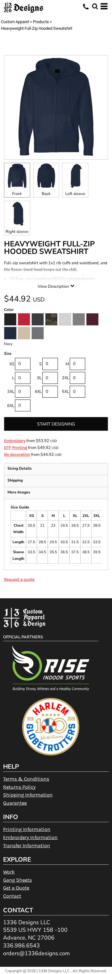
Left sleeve (75, 194)
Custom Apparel (15, 21)
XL (39, 378)
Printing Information (26, 829)
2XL (65, 378)
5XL (65, 391)
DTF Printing (15, 447)
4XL (38, 391)
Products (41, 21)
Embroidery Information (30, 837)
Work (9, 872)
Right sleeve (17, 231)
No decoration (17, 454)
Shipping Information (28, 795)
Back (46, 194)
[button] (95, 6)
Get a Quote (16, 888)
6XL (10, 406)
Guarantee (15, 803)
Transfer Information (26, 845)
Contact (12, 896)
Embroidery (15, 440)
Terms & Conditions (26, 779)
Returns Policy (19, 787)
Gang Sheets (17, 880)
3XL (10, 391)
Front (17, 194)
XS (11, 364)
